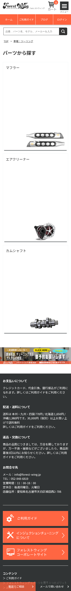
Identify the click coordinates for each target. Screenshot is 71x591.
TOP (6, 41)
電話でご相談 (16, 586)
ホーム (8, 19)
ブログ (44, 19)
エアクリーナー (18, 159)
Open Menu (64, 6)
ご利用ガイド (26, 19)
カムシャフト (16, 250)
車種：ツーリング (23, 41)
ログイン (62, 19)
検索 (63, 31)
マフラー (13, 67)
